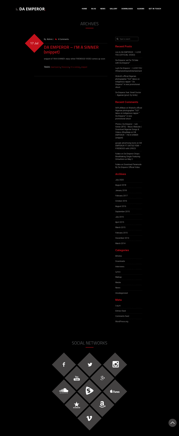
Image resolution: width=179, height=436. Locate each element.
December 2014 (122, 238)
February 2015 (121, 233)
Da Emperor (32, 8)
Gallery (113, 8)
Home (84, 8)
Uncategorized (121, 293)
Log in (118, 305)
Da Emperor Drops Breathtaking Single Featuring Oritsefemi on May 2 (127, 156)
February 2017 (121, 196)
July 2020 (119, 180)
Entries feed (120, 311)
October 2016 (121, 201)
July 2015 (119, 217)
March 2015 (120, 227)
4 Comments (63, 39)
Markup (118, 277)
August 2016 (120, 206)
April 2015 (119, 222)
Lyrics (117, 272)
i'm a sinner (75, 67)
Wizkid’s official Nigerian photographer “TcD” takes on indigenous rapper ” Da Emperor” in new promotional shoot (127, 81)
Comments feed (122, 316)
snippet (84, 67)
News (102, 8)
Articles (118, 256)
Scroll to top (172, 423)
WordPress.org (121, 321)
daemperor (55, 67)
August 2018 (120, 185)
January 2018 (121, 190)
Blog (93, 8)
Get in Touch (155, 8)
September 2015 (122, 211)
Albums (140, 8)
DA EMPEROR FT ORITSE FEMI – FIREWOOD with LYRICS (128, 146)
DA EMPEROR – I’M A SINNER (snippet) (71, 49)
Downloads (127, 8)
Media (118, 282)
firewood (65, 67)
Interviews (119, 266)
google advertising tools (125, 143)
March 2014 (120, 243)
